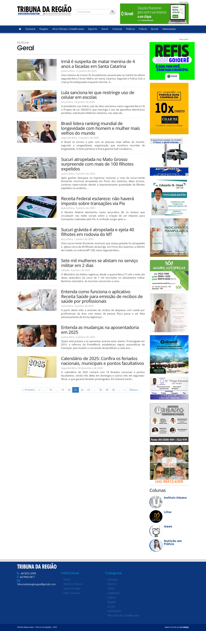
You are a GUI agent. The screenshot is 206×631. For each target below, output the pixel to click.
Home (67, 580)
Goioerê (30, 29)
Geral (104, 29)
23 (88, 389)
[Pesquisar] (113, 11)
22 (82, 389)
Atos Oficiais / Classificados (68, 29)
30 (100, 389)
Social (154, 29)
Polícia (143, 29)
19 (62, 389)
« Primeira (29, 389)
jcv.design (184, 627)
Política (130, 29)
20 (69, 389)
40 (107, 389)
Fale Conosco (71, 593)
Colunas (117, 29)
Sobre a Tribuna (72, 584)
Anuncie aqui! (71, 589)
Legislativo (114, 593)
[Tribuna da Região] (44, 9)
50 (113, 389)
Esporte (92, 29)
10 (50, 389)
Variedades (169, 29)
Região (44, 29)
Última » (134, 389)
